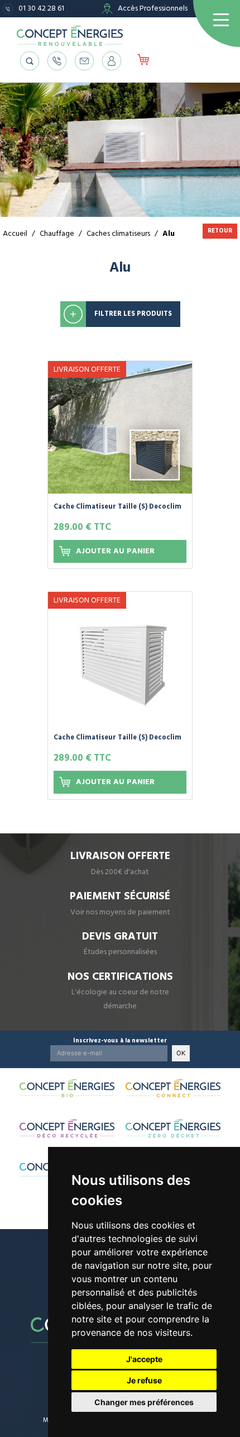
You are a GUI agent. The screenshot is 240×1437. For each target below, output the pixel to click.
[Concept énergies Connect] (173, 1088)
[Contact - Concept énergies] (84, 60)
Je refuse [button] (144, 1380)
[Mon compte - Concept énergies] (111, 60)
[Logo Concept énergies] (70, 36)
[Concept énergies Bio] (67, 1088)
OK (180, 1053)
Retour (220, 230)
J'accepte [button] (144, 1359)
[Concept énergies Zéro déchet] (173, 1128)
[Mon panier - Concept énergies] (143, 61)
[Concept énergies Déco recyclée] (67, 1128)
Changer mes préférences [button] (144, 1402)
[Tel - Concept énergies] (56, 60)
